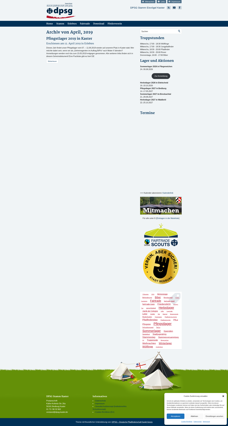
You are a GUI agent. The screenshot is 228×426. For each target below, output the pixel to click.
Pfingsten (146, 324)
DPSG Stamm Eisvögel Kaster (147, 7)
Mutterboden (147, 317)
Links (163, 2)
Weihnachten (149, 343)
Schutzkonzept (147, 327)
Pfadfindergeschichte (171, 317)
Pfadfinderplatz (150, 319)
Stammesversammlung (168, 337)
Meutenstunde (174, 314)
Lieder (152, 314)
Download (98, 23)
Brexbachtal (168, 297)
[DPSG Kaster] (67, 11)
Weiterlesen (52, 61)
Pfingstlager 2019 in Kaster (69, 39)
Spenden (168, 331)
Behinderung (147, 297)
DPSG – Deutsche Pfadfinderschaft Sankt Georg (132, 422)
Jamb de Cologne (150, 311)
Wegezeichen (165, 340)
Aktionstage (162, 294)
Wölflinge (147, 346)
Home (49, 23)
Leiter (144, 314)
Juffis (162, 311)
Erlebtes (72, 23)
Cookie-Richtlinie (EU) (104, 412)
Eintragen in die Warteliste (168, 218)
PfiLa (175, 320)
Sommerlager (151, 331)
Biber (158, 297)
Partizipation (158, 317)
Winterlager (165, 343)
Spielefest (146, 334)
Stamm (60, 23)
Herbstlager (166, 307)
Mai (159, 314)
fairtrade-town (148, 304)
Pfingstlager (163, 324)
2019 (152, 294)
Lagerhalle (170, 311)
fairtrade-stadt (169, 301)
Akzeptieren (175, 416)
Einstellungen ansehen (214, 416)
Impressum (206, 421)
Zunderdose (159, 347)
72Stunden (145, 294)
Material (165, 314)
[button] (223, 396)
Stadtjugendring (159, 334)
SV (143, 340)
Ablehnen (194, 416)
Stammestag (148, 337)
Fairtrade (85, 23)
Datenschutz (198, 421)
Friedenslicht (164, 304)
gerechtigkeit (151, 308)
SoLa (158, 327)
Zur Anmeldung (160, 76)
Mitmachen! (149, 2)
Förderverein (115, 23)
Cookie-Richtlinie (186, 421)
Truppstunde (152, 340)
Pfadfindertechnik (166, 320)
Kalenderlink (168, 193)
